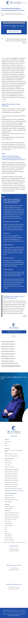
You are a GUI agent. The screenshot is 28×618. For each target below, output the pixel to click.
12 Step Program (8, 523)
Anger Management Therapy (11, 499)
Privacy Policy (19, 611)
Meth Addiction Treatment (7, 356)
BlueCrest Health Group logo (11, 610)
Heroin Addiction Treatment (8, 351)
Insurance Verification (10, 467)
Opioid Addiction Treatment (8, 349)
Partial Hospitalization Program (12, 517)
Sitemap (23, 611)
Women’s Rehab (8, 508)
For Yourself (7, 460)
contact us (17, 308)
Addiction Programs (9, 506)
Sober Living (7, 521)
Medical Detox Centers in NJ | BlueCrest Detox (14, 451)
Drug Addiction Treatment (7, 346)
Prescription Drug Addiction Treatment (10, 366)
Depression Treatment (10, 497)
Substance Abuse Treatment (7, 341)
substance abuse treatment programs (15, 78)
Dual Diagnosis (8, 501)
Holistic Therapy (8, 538)
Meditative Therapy (9, 540)
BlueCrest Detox (14, 546)
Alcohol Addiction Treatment (8, 344)
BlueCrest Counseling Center (11, 456)
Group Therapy (8, 533)
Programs (7, 504)
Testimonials (8, 441)
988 (19, 614)
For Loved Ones (8, 463)
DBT (6, 531)
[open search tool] (26, 2)
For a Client (7, 465)
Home (2, 13)
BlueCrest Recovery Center (11, 454)
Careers (6, 445)
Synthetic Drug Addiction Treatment (9, 363)
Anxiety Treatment (9, 495)
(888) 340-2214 (13, 95)
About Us (7, 439)
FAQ (6, 443)
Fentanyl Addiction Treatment (8, 353)
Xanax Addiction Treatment (7, 361)
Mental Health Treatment (11, 493)
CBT (6, 529)
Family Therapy (8, 535)
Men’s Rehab (7, 510)
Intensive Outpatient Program (11, 515)
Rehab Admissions (9, 458)
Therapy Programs (9, 525)
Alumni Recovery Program (11, 519)
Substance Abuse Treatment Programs (13, 13)
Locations (7, 448)
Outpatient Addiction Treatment (12, 512)
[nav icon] (24, 2)
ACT (6, 527)
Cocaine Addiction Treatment (8, 358)
